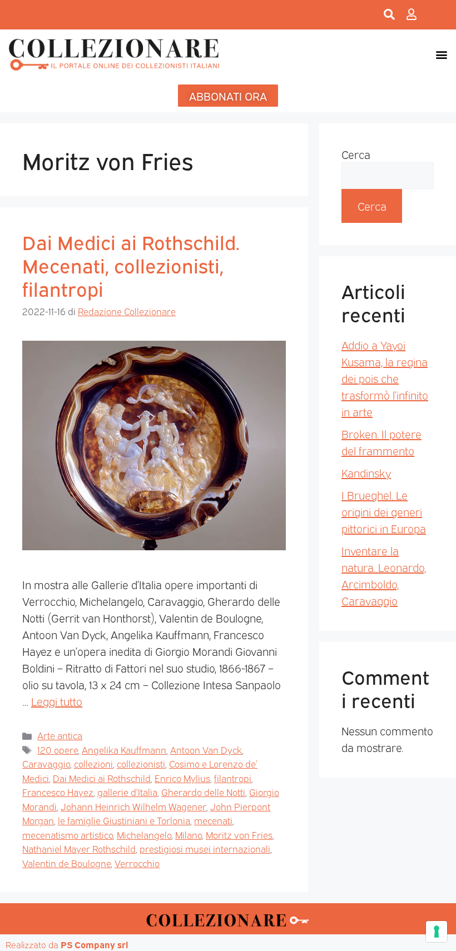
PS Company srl (94, 944)
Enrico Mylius (182, 777)
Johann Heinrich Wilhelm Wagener (133, 806)
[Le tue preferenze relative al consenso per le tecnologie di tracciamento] (436, 931)
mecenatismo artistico (67, 834)
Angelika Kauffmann (124, 749)
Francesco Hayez (57, 791)
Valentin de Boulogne (66, 863)
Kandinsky (366, 472)
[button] (441, 54)
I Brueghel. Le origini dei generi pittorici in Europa (383, 511)
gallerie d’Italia (127, 791)
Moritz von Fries (239, 834)
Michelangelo (144, 834)
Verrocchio (137, 863)
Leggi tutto (56, 701)
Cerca (355, 154)
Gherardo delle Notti (203, 791)
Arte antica (59, 735)
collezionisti (141, 763)
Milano (188, 834)
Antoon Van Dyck (206, 749)
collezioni (93, 763)
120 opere (57, 749)
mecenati (213, 820)
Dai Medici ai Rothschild (102, 777)
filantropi (232, 777)
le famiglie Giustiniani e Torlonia (124, 820)
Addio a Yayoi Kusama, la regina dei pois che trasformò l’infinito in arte (384, 378)
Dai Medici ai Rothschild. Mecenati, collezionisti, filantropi (131, 264)
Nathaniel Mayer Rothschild (79, 848)
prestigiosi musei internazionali (205, 848)
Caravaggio (46, 763)
